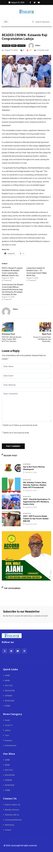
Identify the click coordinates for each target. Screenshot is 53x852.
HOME (7, 675)
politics (21, 45)
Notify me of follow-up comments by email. (20, 425)
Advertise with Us (12, 815)
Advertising (9, 825)
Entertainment (10, 745)
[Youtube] (38, 2)
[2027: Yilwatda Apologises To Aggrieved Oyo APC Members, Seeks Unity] (11, 501)
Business (8, 740)
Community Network (13, 820)
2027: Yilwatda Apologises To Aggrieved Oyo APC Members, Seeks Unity (36, 501)
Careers (8, 830)
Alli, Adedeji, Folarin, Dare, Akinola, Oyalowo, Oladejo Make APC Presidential (35, 484)
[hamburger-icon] (6, 22)
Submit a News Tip (12, 805)
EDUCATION (10, 691)
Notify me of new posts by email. (16, 433)
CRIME (7, 706)
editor (37, 45)
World (7, 720)
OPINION (8, 696)
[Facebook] (30, 2)
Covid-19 (8, 725)
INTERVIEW (9, 701)
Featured (6, 45)
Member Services (12, 810)
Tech (7, 735)
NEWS (7, 680)
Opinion (27, 464)
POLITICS (9, 686)
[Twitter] (34, 2)
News (14, 45)
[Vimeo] (24, 651)
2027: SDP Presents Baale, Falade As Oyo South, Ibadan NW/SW (36, 518)
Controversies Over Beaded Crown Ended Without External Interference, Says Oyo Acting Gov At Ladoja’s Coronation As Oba (12, 289)
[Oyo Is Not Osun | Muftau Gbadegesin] (11, 468)
